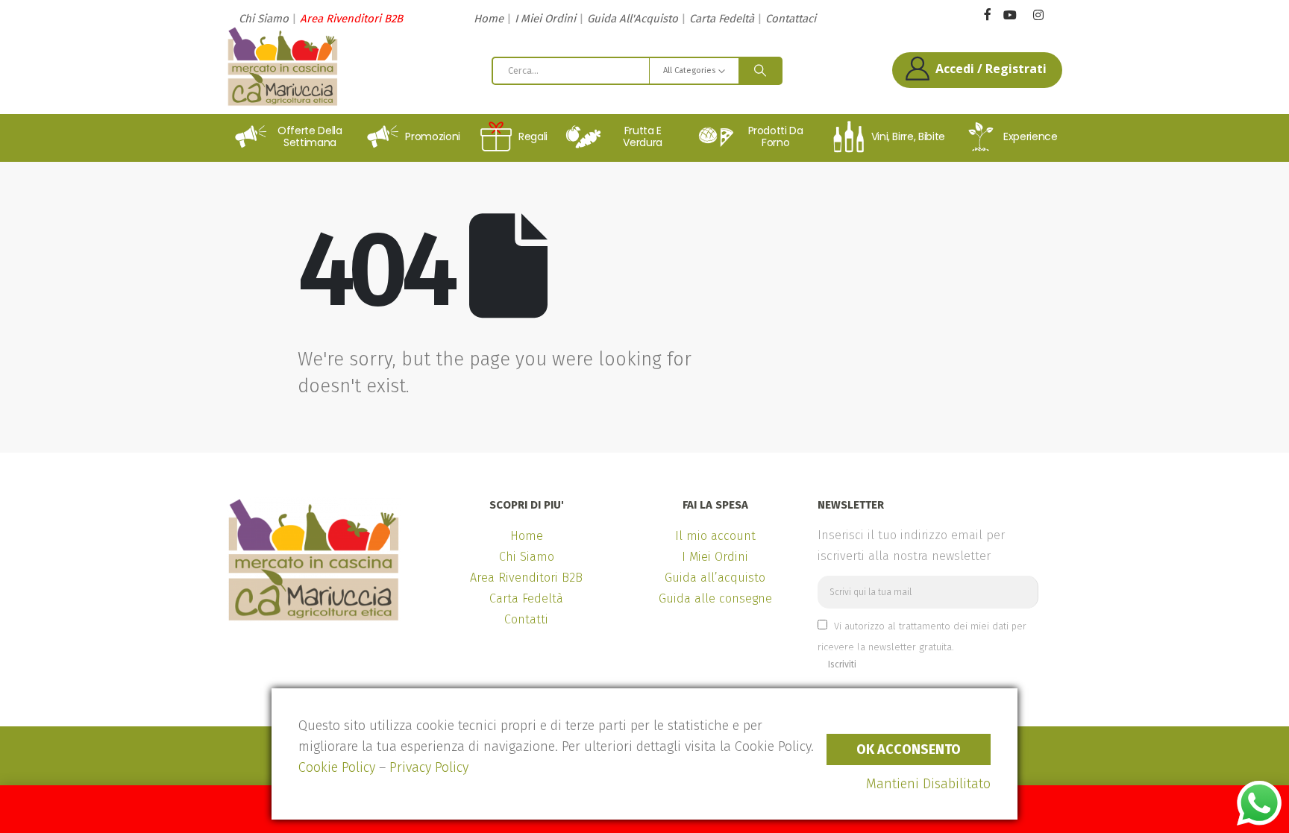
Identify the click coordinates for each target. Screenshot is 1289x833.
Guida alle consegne (715, 598)
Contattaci (790, 18)
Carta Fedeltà (721, 18)
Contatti (526, 619)
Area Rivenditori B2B (351, 18)
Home (489, 18)
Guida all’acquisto (715, 577)
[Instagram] (1038, 15)
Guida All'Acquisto (632, 18)
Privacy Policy (428, 767)
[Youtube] (1009, 15)
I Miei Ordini (545, 18)
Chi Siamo (264, 18)
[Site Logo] (283, 66)
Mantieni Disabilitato (928, 784)
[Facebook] (987, 13)
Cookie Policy (336, 767)
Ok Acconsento (908, 749)
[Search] (760, 71)
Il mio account (715, 536)
